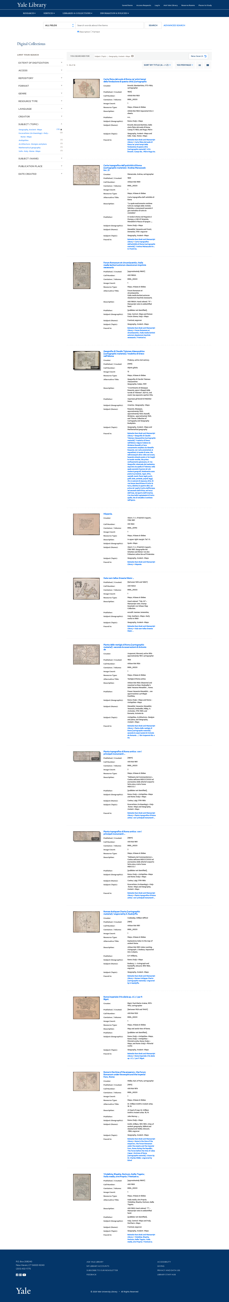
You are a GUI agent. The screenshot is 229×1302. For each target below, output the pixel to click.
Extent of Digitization (33, 62)
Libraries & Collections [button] (77, 13)
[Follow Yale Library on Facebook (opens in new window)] (17, 1275)
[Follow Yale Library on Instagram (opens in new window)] (20, 1275)
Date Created (27, 173)
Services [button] (48, 13)
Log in (157, 5)
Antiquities (23, 140)
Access (22, 70)
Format (23, 85)
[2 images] (86, 755)
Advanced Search (174, 25)
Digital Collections (31, 44)
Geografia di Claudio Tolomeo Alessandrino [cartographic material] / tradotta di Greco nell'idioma (124, 353)
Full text (96, 32)
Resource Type (28, 101)
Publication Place (30, 166)
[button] (153, 25)
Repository (25, 78)
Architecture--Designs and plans (33, 144)
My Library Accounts (98, 1266)
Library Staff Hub (166, 1275)
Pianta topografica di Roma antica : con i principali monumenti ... (123, 752)
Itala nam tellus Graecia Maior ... (119, 578)
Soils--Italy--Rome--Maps (29, 151)
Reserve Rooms (188, 5)
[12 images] (86, 359)
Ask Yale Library (171, 5)
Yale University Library (31, 5)
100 (184, 65)
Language (25, 108)
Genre (22, 93)
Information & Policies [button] (113, 13)
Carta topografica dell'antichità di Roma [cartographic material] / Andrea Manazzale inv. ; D (125, 167)
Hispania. (108, 514)
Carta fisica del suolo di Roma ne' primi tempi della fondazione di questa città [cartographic (125, 80)
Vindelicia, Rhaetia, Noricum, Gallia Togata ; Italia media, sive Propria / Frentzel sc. (124, 1175)
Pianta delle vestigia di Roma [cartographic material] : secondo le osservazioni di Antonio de (125, 647)
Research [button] (28, 13)
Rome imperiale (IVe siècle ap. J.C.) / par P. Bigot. (123, 998)
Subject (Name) (28, 158)
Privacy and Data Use (168, 1270)
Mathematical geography (30, 147)
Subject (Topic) (28, 124)
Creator (24, 116)
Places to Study (205, 5)
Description (84, 32)
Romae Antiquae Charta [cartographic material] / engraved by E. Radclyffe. (122, 912)
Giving (160, 1266)
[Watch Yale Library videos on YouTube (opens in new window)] (24, 1275)
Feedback (91, 1275)
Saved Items (127, 5)
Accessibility (164, 1262)
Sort (156, 65)
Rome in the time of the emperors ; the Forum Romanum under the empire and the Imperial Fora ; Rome (125, 1074)
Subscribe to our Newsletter (102, 1270)
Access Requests (143, 5)
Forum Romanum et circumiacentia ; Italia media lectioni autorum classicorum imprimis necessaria (125, 265)
